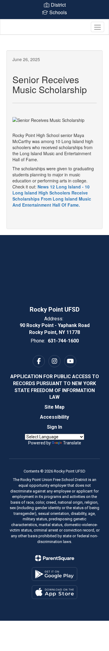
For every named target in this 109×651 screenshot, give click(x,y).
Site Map (54, 407)
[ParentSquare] (55, 558)
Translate (72, 442)
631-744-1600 (63, 341)
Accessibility (54, 417)
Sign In (54, 427)
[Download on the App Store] (54, 592)
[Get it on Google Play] (54, 574)
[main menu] (97, 27)
